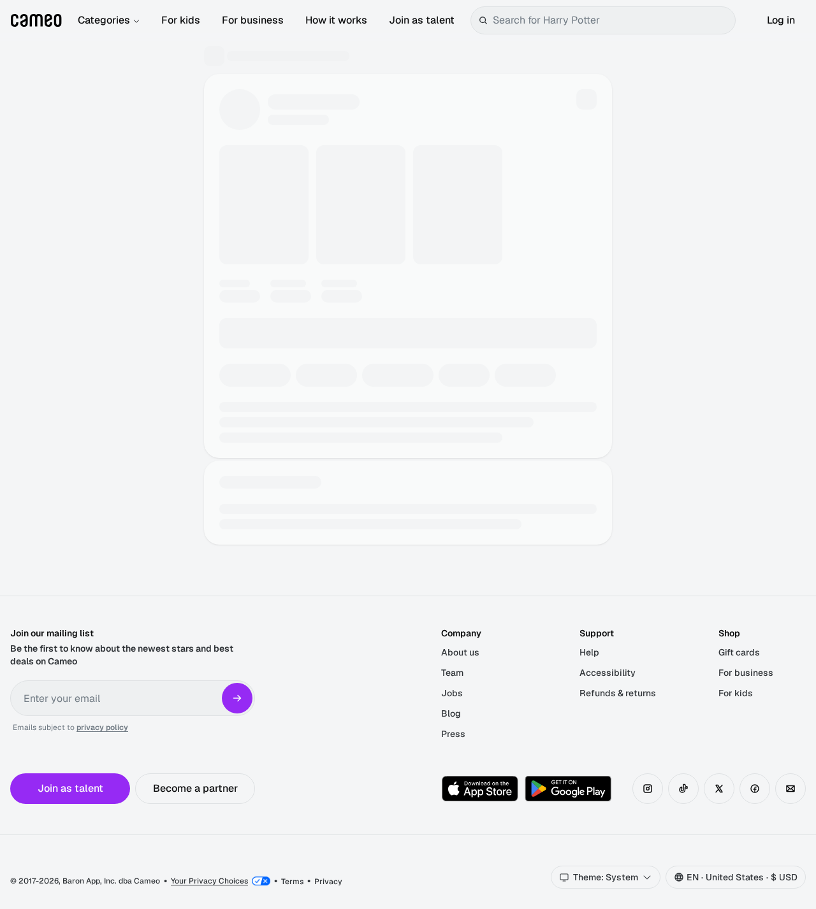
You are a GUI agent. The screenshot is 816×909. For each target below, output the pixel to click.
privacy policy (102, 727)
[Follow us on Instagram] (647, 788)
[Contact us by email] (790, 788)
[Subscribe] (237, 698)
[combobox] (611, 20)
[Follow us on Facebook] (755, 788)
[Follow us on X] (719, 788)
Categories (104, 20)
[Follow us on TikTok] (683, 788)
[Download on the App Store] (480, 788)
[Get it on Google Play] (568, 788)
